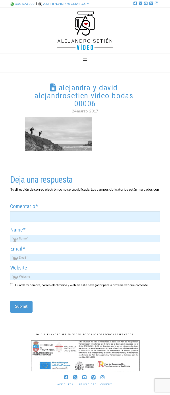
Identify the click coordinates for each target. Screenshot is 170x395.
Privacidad (88, 384)
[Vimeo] (152, 3)
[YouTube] (146, 3)
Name (17, 230)
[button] (85, 60)
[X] (141, 3)
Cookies (106, 384)
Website (18, 268)
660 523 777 (25, 4)
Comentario (24, 206)
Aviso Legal (66, 384)
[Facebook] (136, 3)
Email (17, 249)
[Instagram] (157, 3)
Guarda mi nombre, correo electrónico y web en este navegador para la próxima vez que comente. (82, 285)
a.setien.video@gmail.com (66, 4)
